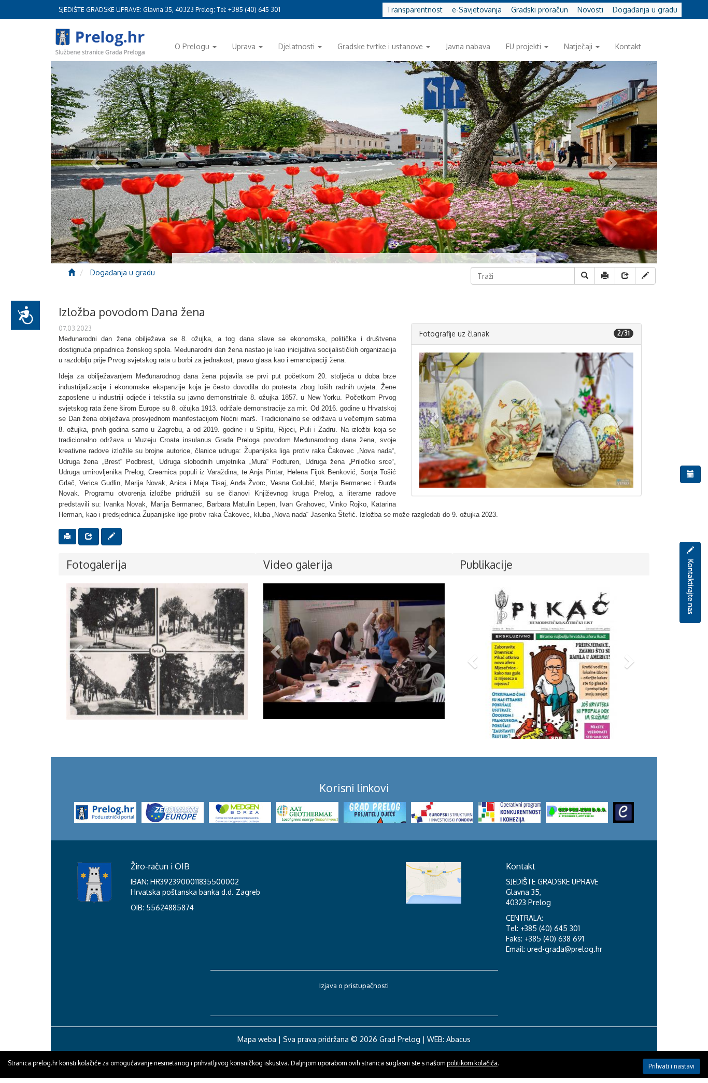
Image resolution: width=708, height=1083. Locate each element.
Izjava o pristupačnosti (354, 1016)
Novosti (590, 9)
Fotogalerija (96, 564)
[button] (435, 420)
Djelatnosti (296, 46)
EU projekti (523, 46)
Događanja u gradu (645, 9)
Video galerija (297, 564)
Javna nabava (468, 46)
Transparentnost (415, 9)
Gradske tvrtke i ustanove (380, 46)
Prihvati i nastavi (671, 1066)
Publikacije (486, 564)
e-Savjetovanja (477, 9)
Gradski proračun (539, 9)
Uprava (244, 46)
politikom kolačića (472, 1063)
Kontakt (628, 46)
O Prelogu (192, 46)
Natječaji (578, 46)
